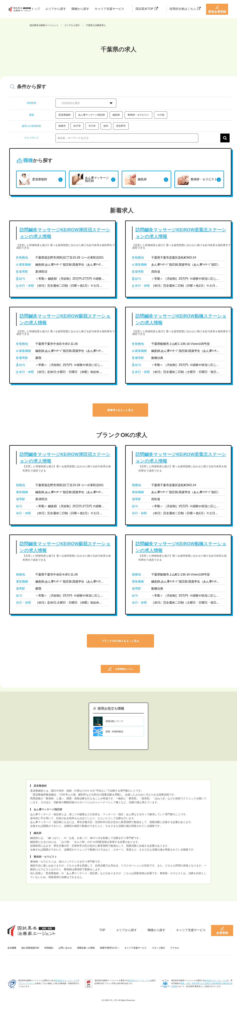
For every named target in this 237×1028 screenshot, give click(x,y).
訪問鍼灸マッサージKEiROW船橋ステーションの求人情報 (181, 319)
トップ (35, 8)
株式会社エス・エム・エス (66, 980)
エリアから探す (55, 8)
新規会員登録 (217, 11)
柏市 (106, 125)
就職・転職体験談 (114, 731)
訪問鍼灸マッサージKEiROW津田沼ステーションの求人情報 (65, 233)
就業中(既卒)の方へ (109, 948)
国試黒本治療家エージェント (44, 25)
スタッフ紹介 (158, 948)
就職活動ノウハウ (114, 721)
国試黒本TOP (144, 8)
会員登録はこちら (124, 669)
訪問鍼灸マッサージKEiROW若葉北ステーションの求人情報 (181, 233)
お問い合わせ (65, 948)
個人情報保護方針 (30, 948)
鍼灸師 (116, 114)
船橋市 (62, 125)
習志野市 (121, 125)
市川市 (92, 125)
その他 (160, 114)
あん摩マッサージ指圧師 (91, 114)
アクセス (174, 948)
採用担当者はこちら (182, 8)
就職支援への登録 (86, 948)
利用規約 (48, 948)
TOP (102, 930)
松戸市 (77, 125)
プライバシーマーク (26, 983)
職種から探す (80, 8)
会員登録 (222, 932)
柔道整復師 (65, 114)
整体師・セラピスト (138, 114)
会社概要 (11, 948)
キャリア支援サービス (109, 8)
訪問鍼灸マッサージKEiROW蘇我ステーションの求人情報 (65, 319)
